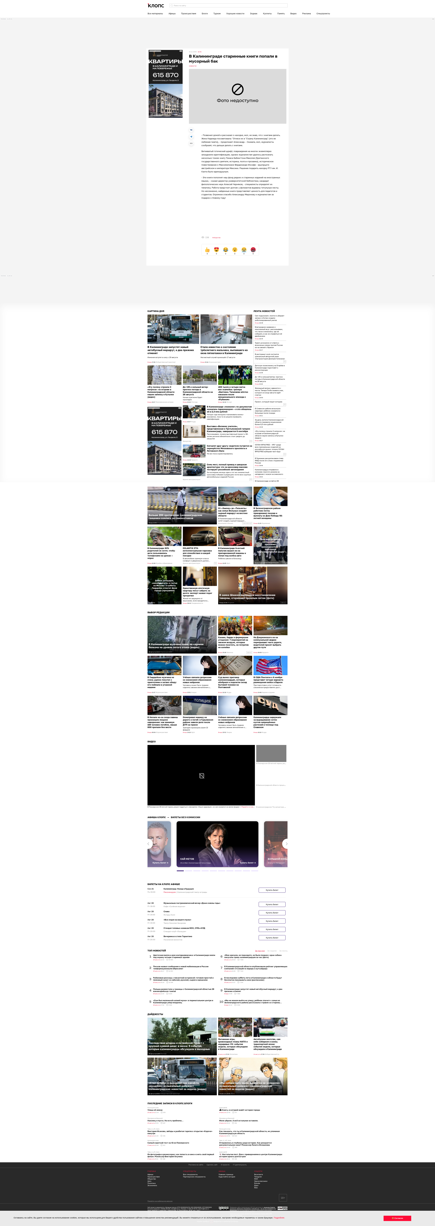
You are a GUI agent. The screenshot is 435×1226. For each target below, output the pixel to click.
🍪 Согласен (397, 1218)
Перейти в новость (249, 807)
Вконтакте (258, 1174)
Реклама (306, 13)
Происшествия (188, 13)
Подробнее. (279, 1218)
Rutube (257, 1183)
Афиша (172, 13)
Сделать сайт (212, 1165)
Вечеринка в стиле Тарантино (178, 936)
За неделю (272, 951)
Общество (217, 237)
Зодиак (253, 13)
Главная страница (226, 1174)
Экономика (152, 1185)
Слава (166, 911)
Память (281, 13)
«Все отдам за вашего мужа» (177, 919)
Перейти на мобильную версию (160, 1201)
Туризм (217, 13)
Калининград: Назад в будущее (179, 889)
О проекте (225, 1165)
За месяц (283, 951)
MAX (256, 1179)
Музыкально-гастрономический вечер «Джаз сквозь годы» (192, 903)
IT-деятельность (240, 1165)
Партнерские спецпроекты (194, 1177)
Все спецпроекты (190, 1174)
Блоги (205, 13)
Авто (149, 1181)
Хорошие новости (235, 13)
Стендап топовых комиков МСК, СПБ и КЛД (184, 928)
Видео (293, 13)
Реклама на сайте (195, 1165)
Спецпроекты (323, 13)
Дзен (256, 1185)
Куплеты (267, 13)
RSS (256, 1188)
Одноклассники (260, 1181)
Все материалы (155, 13)
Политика (151, 1183)
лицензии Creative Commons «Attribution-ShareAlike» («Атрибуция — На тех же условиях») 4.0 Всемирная (253, 1209)
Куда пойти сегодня (227, 1177)
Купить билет (272, 890)
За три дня (260, 951)
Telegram (258, 1177)
